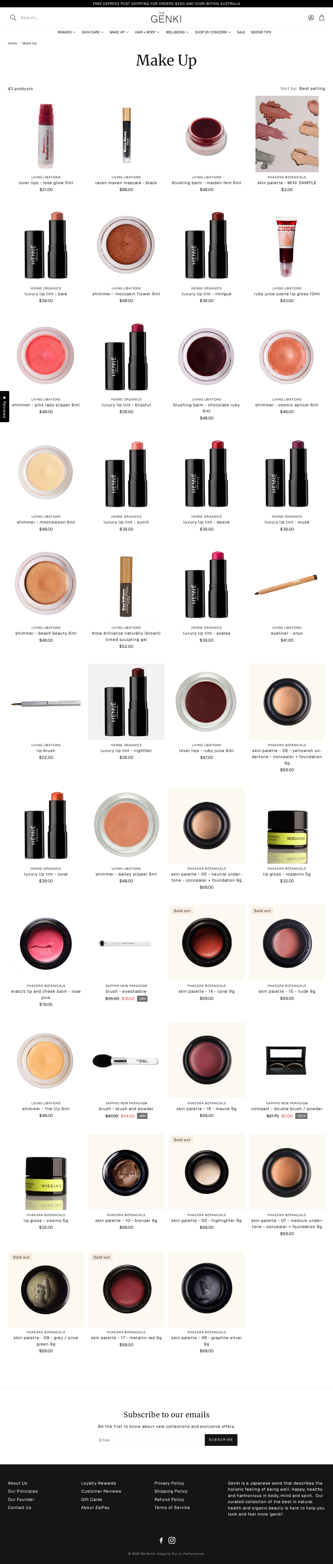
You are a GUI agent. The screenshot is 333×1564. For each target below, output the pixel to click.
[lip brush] (46, 702)
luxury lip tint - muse (287, 522)
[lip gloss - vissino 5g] (46, 1172)
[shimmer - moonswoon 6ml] (46, 473)
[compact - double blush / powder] (287, 1060)
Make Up (29, 43)
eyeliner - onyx (287, 633)
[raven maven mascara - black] (126, 134)
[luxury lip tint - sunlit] (126, 473)
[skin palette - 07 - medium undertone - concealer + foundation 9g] (287, 1172)
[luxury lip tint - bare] (46, 245)
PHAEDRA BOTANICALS (287, 177)
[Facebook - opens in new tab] (161, 1540)
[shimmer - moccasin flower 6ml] (126, 245)
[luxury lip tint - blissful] (126, 356)
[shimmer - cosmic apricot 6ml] (287, 356)
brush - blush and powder (126, 1108)
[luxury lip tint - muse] (287, 473)
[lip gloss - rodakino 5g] (287, 825)
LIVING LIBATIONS (46, 177)
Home (12, 43)
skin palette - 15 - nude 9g (287, 991)
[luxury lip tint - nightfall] (126, 702)
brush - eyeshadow (126, 991)
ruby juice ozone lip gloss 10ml (287, 293)
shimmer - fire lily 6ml (46, 1108)
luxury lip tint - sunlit (126, 522)
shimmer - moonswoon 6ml (46, 522)
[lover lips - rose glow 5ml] (46, 134)
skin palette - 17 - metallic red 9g (126, 1337)
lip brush (46, 750)
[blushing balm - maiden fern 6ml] (206, 134)
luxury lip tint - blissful (126, 405)
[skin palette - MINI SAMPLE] (287, 134)
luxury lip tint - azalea (206, 633)
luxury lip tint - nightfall (126, 750)
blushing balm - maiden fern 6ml (206, 182)
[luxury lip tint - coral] (46, 825)
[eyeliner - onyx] (287, 584)
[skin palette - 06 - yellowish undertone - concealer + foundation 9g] (287, 702)
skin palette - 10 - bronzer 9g (126, 1220)
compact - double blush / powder (287, 1108)
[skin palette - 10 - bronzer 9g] (126, 1172)
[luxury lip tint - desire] (206, 473)
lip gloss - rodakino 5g (287, 874)
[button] (45, 17)
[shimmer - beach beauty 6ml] (46, 584)
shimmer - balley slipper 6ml (126, 874)
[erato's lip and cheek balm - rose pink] (46, 943)
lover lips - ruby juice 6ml (206, 750)
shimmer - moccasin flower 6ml (126, 293)
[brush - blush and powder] (126, 1060)
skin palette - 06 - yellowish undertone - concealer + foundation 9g (287, 757)
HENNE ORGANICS (46, 288)
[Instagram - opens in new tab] (171, 1540)
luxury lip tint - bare (46, 293)
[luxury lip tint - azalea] (206, 584)
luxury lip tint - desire (206, 522)
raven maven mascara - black (126, 182)
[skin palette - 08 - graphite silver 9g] (206, 1289)
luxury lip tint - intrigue (207, 293)
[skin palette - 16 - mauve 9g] (206, 1060)
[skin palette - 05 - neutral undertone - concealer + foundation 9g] (206, 825)
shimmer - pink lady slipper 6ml (46, 405)
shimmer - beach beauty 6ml (46, 633)
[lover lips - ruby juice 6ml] (206, 702)
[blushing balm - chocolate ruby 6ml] (206, 356)
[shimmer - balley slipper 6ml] (126, 825)
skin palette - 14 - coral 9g (206, 991)
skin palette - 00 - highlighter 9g (206, 1220)
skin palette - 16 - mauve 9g (206, 1108)
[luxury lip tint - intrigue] (206, 245)
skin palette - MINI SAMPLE (286, 182)
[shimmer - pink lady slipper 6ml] (46, 356)
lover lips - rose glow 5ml (46, 182)
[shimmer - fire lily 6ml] (46, 1060)
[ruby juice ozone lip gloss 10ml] (287, 245)
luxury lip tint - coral (46, 874)
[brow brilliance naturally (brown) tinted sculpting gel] (126, 584)
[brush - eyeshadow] (126, 943)
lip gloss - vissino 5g (46, 1220)
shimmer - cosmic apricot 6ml (287, 405)
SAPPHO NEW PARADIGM (126, 986)
